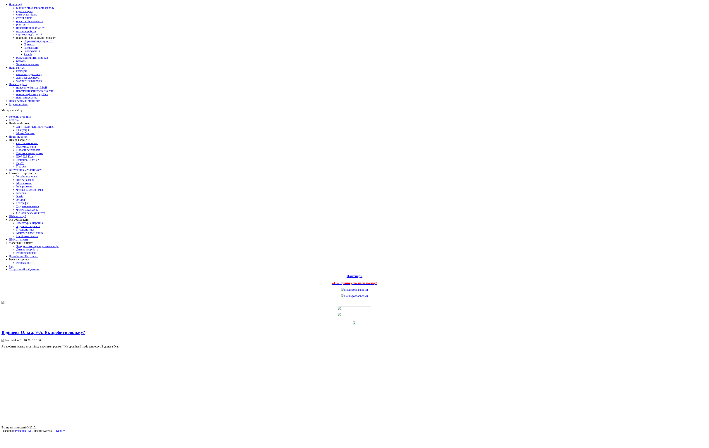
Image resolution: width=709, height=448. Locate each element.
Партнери (354, 276)
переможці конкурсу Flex (32, 94)
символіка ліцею (26, 14)
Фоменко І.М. (23, 430)
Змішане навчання (27, 64)
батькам (21, 61)
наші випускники (27, 97)
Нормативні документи (38, 41)
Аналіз (28, 54)
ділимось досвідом (28, 77)
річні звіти (22, 24)
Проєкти (29, 44)
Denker (60, 430)
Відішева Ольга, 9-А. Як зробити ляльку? (43, 332)
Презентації (31, 47)
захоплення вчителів (29, 80)
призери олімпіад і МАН (31, 87)
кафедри (21, 70)
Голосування (32, 51)
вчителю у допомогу (29, 74)
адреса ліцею (24, 11)
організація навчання (29, 21)
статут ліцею (24, 17)
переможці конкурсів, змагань (35, 90)
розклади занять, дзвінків (32, 57)
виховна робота (26, 31)
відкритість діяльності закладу (35, 7)
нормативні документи (30, 27)
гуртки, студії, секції (29, 34)
